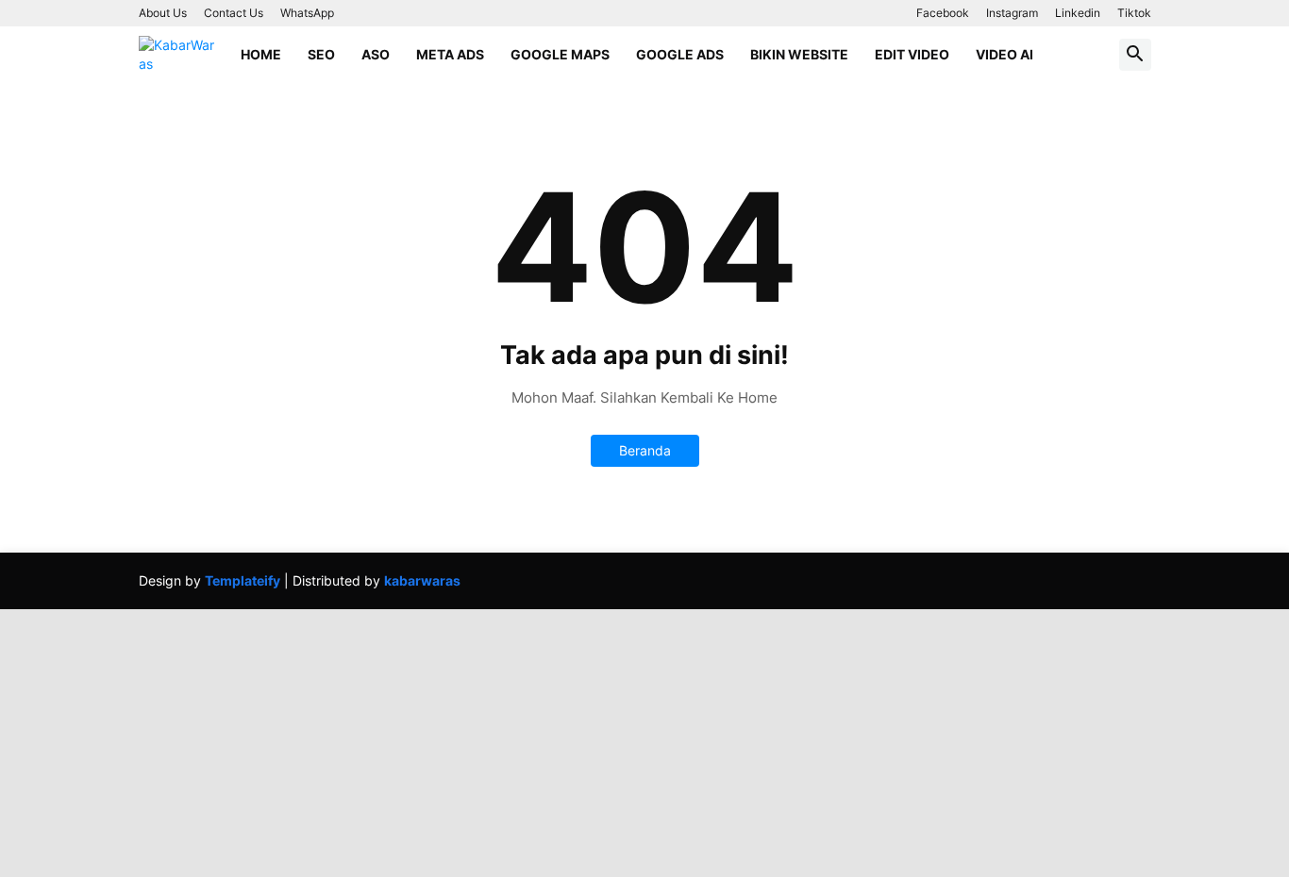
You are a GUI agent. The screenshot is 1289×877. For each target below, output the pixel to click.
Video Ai (1004, 54)
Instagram (1012, 13)
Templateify (242, 580)
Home (261, 54)
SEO (321, 54)
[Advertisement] (566, 741)
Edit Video (912, 54)
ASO (375, 54)
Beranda (645, 450)
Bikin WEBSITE (799, 54)
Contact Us (233, 13)
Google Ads (680, 54)
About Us (163, 13)
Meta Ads (450, 54)
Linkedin (1077, 13)
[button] (1135, 55)
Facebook (942, 13)
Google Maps (560, 54)
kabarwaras (422, 580)
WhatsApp (307, 13)
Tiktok (1134, 13)
